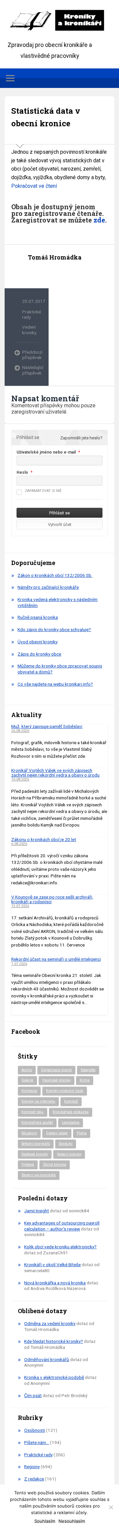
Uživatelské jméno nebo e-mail (46, 452)
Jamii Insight (36, 1210)
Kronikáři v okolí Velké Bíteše (52, 1264)
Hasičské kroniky (56, 1080)
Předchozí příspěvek (30, 354)
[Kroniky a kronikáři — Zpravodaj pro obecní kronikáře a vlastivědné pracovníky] (59, 20)
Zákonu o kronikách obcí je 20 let (43, 839)
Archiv (26, 1070)
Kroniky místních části (64, 1091)
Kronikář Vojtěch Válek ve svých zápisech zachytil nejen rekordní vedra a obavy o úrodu (55, 773)
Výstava (27, 1164)
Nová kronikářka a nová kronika (55, 1282)
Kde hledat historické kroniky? (53, 1341)
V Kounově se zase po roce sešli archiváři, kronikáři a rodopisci (52, 899)
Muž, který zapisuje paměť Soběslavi (46, 726)
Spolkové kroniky (34, 1154)
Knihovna (29, 1091)
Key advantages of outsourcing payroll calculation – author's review (61, 1225)
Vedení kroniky (29, 329)
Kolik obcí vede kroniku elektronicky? (60, 1246)
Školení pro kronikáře (38, 1175)
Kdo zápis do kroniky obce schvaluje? (54, 629)
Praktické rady (38, 1454)
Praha (82, 1133)
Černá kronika (54, 1164)
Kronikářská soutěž (37, 1122)
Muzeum (29, 1133)
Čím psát (33, 1395)
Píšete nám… (36, 1442)
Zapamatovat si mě (43, 491)
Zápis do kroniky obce (39, 654)
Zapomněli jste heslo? (81, 437)
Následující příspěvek (30, 370)
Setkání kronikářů (35, 1144)
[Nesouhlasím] (110, 1507)
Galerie (27, 1080)
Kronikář (71, 1101)
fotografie (88, 1070)
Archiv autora (34, 272)
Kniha (85, 1080)
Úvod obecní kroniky (38, 641)
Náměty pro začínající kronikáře (48, 587)
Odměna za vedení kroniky (49, 1323)
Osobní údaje (57, 1133)
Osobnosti (34, 1430)
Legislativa (70, 1122)
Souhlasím (44, 1521)
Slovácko (65, 1144)
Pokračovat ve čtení (34, 186)
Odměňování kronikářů (46, 1359)
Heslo (22, 472)
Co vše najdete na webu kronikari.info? (55, 684)
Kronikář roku (32, 1112)
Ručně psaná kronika (38, 617)
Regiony (32, 1466)
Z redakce (34, 1478)
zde (99, 220)
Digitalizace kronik (56, 1070)
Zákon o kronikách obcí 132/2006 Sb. (55, 575)
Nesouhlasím (72, 1521)
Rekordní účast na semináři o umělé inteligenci (56, 959)
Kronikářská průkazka (71, 1112)
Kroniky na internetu (38, 1101)
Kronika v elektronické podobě (54, 1377)
